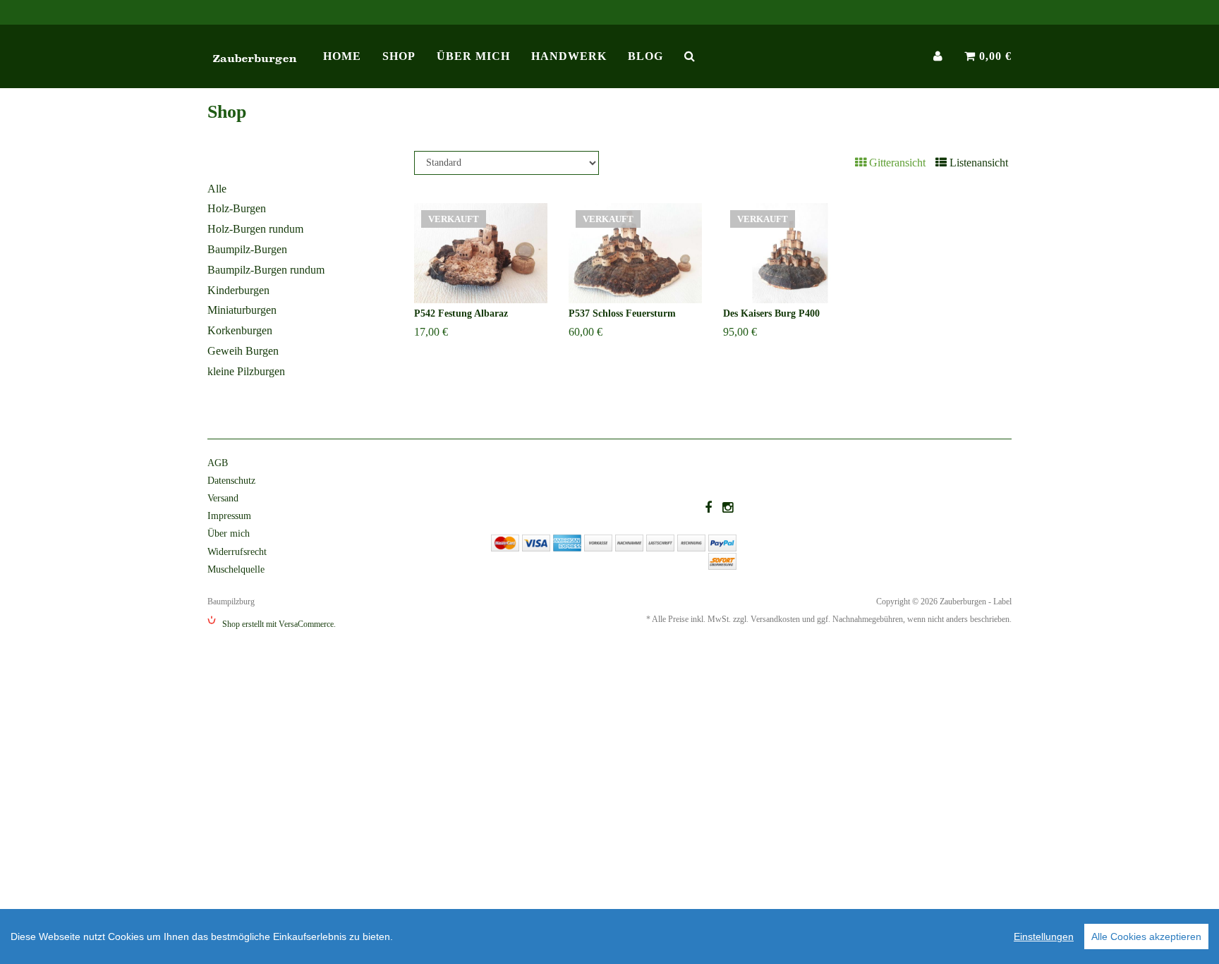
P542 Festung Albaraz (461, 313)
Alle (216, 189)
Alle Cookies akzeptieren (1146, 936)
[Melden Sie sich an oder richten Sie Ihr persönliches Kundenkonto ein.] (938, 56)
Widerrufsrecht (237, 552)
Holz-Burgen (236, 208)
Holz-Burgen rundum (255, 229)
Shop (399, 56)
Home (342, 56)
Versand (222, 498)
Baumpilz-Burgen (247, 249)
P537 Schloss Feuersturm (622, 313)
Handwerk (569, 56)
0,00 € (994, 56)
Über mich (473, 56)
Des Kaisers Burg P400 (771, 313)
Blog (645, 56)
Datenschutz (231, 480)
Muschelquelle (236, 569)
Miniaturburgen (242, 310)
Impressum (229, 516)
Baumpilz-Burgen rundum (266, 270)
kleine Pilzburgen (246, 371)
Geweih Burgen (243, 351)
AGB (217, 463)
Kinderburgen (238, 290)
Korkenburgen (239, 330)
